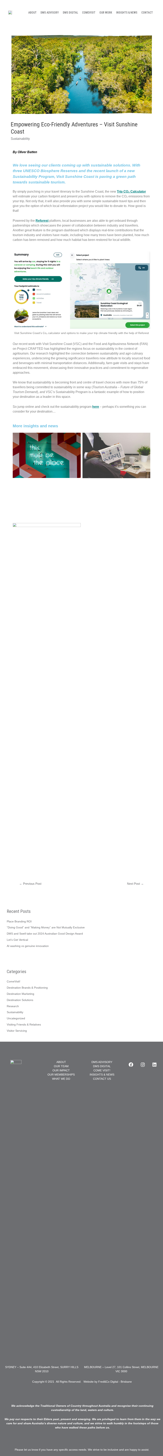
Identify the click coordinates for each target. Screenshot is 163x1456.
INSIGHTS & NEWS (126, 12)
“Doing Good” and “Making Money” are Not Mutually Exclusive (46, 927)
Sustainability (20, 138)
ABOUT (32, 12)
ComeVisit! (13, 981)
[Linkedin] (154, 1064)
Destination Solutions (20, 1000)
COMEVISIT (88, 12)
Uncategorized (16, 1018)
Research (13, 1006)
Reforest (42, 220)
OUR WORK (105, 12)
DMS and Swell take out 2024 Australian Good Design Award (45, 933)
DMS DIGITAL (70, 12)
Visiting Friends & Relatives (24, 1024)
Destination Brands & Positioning (27, 987)
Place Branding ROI (19, 921)
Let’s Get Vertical (17, 939)
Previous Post (30, 883)
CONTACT (147, 12)
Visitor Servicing (17, 1030)
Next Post (135, 883)
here (95, 406)
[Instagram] (142, 1064)
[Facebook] (131, 1064)
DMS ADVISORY (50, 12)
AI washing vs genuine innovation (28, 946)
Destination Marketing (20, 993)
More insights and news (35, 426)
